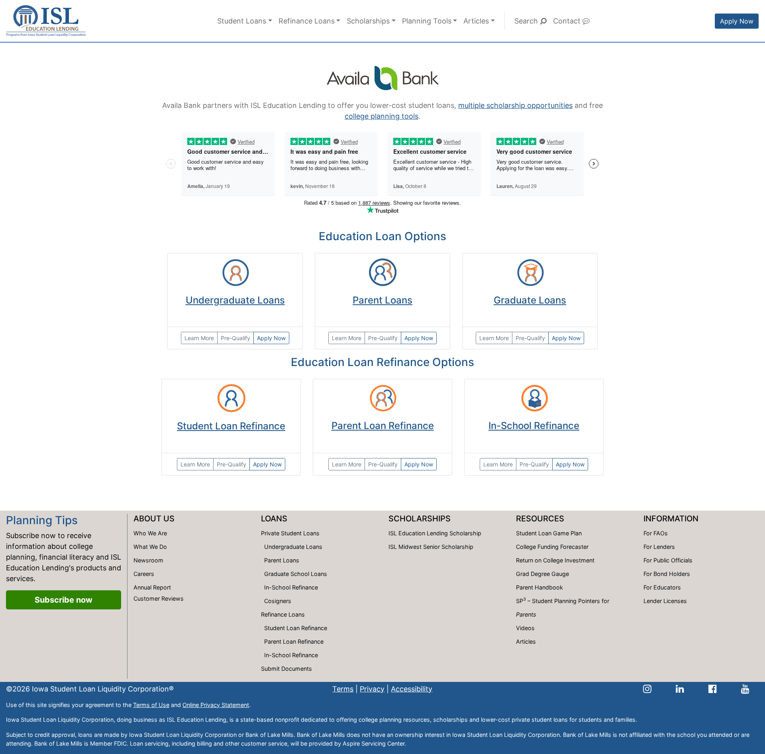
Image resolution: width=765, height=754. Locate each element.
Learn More (199, 338)
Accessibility (411, 689)
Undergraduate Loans (235, 300)
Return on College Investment (555, 560)
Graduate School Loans (295, 573)
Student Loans (241, 21)
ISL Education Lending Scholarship (434, 533)
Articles (476, 21)
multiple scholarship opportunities (515, 105)
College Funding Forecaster (552, 546)
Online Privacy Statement (215, 704)
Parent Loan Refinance (383, 425)
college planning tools (381, 116)
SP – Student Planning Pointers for (562, 607)
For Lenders (659, 546)
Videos (525, 628)
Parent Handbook (539, 587)
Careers (143, 573)
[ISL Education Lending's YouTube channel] (745, 689)
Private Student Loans (290, 533)
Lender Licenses (665, 600)
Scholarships (368, 21)
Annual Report (152, 587)
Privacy (372, 689)
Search (527, 21)
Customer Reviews (158, 598)
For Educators (662, 587)
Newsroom (148, 560)
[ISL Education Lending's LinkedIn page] (680, 689)
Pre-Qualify (235, 338)
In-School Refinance (533, 425)
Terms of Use (151, 704)
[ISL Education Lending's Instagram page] (647, 689)
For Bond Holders (666, 573)
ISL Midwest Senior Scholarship (430, 546)
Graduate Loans (530, 300)
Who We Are (150, 533)
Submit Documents (286, 668)
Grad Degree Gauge (542, 573)
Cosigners (277, 600)
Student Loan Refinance (231, 426)
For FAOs (655, 533)
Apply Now (736, 21)
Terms (342, 689)
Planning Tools (426, 21)
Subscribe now (63, 600)
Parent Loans (382, 300)
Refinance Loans (307, 21)
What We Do (150, 546)
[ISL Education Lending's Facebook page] (712, 689)
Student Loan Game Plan (549, 533)
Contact (568, 21)
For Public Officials (667, 560)
